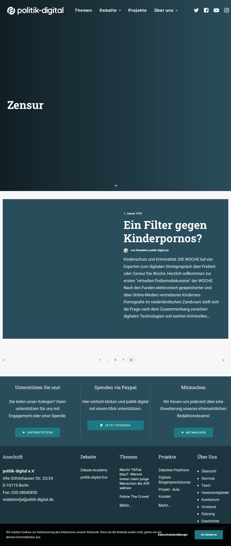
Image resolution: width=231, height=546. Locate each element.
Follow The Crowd (134, 496)
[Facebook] (208, 10)
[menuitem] (83, 10)
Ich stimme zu (209, 534)
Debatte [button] (108, 10)
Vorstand (208, 507)
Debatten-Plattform (174, 470)
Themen (83, 10)
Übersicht (208, 471)
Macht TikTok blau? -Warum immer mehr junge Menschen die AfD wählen (135, 479)
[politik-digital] (35, 11)
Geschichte (210, 521)
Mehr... (129, 324)
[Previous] (9, 361)
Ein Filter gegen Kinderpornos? (165, 231)
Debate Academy (94, 470)
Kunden (165, 496)
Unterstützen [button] (40, 432)
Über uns (163, 10)
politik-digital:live (94, 477)
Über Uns (207, 457)
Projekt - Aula (169, 489)
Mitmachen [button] (196, 432)
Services (208, 478)
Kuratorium (210, 500)
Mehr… (126, 505)
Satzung (208, 514)
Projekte (137, 10)
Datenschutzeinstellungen (173, 534)
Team (205, 485)
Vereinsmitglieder (215, 493)
